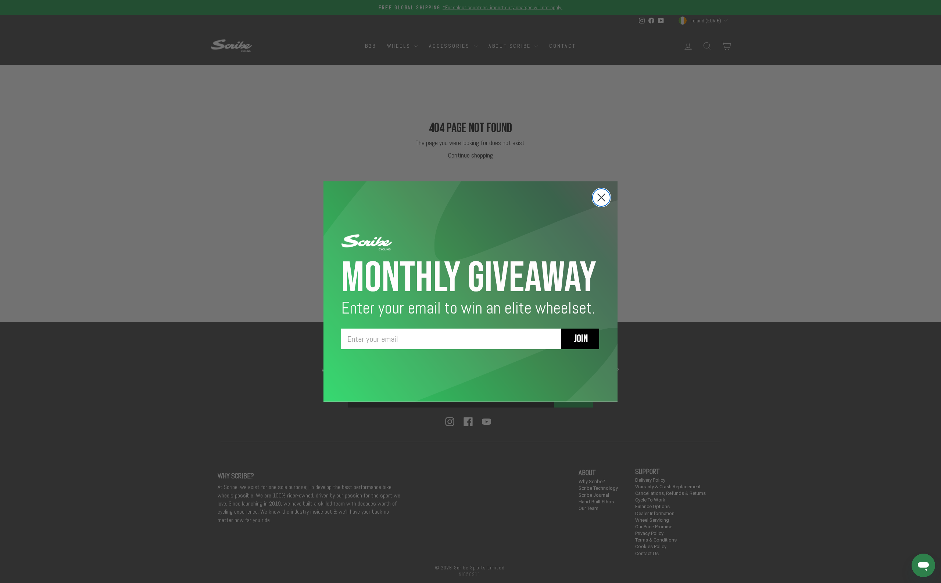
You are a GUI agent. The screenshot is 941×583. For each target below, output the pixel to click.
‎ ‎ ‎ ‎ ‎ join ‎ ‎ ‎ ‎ (580, 338)
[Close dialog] (601, 197)
